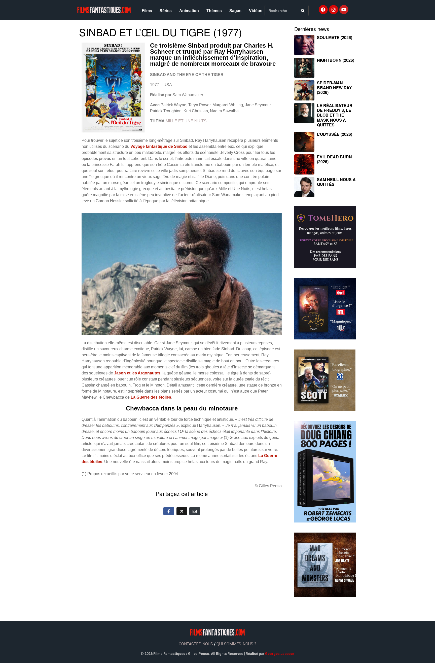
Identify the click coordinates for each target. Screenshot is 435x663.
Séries (166, 11)
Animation (189, 11)
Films (147, 11)
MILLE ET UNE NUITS (186, 121)
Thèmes (214, 11)
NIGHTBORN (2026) (335, 60)
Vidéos (255, 11)
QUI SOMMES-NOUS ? (236, 644)
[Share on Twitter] (181, 511)
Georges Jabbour (279, 654)
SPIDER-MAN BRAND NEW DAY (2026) (334, 87)
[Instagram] (333, 9)
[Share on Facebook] (168, 511)
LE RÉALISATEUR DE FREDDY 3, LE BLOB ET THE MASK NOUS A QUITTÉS (334, 115)
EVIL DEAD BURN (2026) (334, 159)
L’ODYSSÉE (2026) (334, 134)
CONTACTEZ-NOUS (196, 644)
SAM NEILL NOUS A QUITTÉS (336, 182)
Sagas (235, 11)
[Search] (302, 10)
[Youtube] (343, 9)
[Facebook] (323, 9)
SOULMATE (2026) (334, 37)
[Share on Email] (194, 511)
